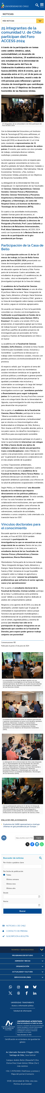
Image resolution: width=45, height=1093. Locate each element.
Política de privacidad (23, 1084)
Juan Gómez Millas (26, 1063)
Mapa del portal (18, 1074)
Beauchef (30, 1060)
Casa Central (30, 1055)
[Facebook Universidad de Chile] (27, 993)
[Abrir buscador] (37, 5)
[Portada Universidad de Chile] (15, 5)
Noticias (8, 14)
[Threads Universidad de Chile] (18, 993)
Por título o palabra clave (13, 862)
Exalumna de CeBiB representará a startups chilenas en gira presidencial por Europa (21, 825)
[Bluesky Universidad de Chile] (35, 987)
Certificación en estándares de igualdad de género (22, 1040)
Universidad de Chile (20, 1081)
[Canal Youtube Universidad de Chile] (27, 987)
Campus (9, 1060)
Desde (5, 893)
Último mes (11, 884)
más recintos (22, 1066)
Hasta (5, 901)
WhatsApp (42, 844)
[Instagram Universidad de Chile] (18, 987)
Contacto (30, 1074)
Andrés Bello (19, 1060)
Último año (10, 888)
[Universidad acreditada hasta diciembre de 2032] (23, 1027)
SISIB (9, 1081)
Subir (3, 837)
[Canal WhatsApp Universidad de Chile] (10, 987)
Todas (8, 875)
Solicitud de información (23, 1011)
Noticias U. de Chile (16, 926)
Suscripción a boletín (17, 936)
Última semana (12, 879)
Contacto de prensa (17, 931)
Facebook (32, 844)
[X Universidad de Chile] (10, 993)
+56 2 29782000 (13, 1071)
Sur (36, 1063)
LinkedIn (37, 844)
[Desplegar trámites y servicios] (41, 949)
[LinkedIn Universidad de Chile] (35, 993)
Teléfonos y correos (30, 1071)
